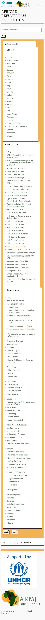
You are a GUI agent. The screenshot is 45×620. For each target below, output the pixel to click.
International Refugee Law (17, 425)
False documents (14, 370)
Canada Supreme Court (16, 174)
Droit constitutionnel (15, 384)
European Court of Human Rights (20, 210)
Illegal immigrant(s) (15, 420)
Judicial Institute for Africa (8, 612)
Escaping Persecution (16, 304)
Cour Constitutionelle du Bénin (19, 189)
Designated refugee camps (18, 455)
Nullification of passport (16, 434)
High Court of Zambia (15, 243)
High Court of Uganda (15, 240)
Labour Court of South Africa (18, 249)
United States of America (17, 126)
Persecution (13, 307)
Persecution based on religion (20, 326)
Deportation (11, 381)
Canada (10, 70)
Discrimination (13, 417)
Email (30, 611)
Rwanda (10, 104)
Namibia (10, 98)
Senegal (10, 108)
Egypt (9, 76)
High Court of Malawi (15, 228)
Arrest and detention (15, 341)
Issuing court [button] (13, 144)
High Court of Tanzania (16, 237)
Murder (10, 373)
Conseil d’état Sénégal (15, 178)
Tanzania (10, 117)
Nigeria (9, 101)
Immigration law (13, 411)
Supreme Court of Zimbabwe (18, 267)
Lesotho (10, 92)
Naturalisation (13, 394)
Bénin (9, 67)
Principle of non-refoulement (19, 444)
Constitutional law (14, 354)
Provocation (12, 376)
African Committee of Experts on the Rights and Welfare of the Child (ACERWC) (20, 163)
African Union (12, 60)
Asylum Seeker (12, 344)
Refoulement (12, 441)
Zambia (10, 130)
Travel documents (16, 467)
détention (10, 514)
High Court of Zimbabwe (16, 246)
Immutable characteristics (19, 316)
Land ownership (13, 428)
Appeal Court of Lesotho (16, 168)
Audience (10, 347)
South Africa (12, 114)
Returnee (10, 498)
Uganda (10, 120)
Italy (8, 86)
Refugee (10, 449)
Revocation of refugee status (19, 458)
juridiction (11, 520)
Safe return (13, 485)
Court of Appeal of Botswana (18, 192)
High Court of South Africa (17, 234)
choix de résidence (14, 510)
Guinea (9, 82)
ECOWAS (10, 73)
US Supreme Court (14, 271)
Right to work (14, 482)
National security (13, 431)
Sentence (10, 501)
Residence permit (13, 495)
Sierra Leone (11, 111)
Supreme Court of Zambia (17, 264)
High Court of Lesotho (15, 224)
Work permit (12, 490)
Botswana (11, 64)
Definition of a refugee (16, 452)
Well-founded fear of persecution (22, 329)
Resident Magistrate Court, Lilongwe (21, 253)
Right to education (16, 479)
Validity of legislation (15, 504)
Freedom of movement (18, 472)
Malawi (9, 95)
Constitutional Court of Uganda (19, 186)
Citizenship (12, 414)
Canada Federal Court (15, 171)
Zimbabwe (11, 133)
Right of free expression (18, 475)
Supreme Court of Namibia (17, 261)
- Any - (9, 57)
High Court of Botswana (16, 213)
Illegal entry (11, 407)
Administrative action (15, 301)
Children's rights (13, 351)
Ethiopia (10, 79)
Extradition (11, 399)
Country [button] (10, 50)
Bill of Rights (13, 357)
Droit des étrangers (14, 388)
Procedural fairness (14, 437)
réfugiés (10, 523)
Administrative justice (17, 464)
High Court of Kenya (15, 221)
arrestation (11, 507)
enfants (10, 517)
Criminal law (11, 367)
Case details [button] (12, 44)
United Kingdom (13, 123)
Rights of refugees (15, 461)
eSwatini (10, 136)
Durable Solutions (14, 391)
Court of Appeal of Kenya (17, 196)
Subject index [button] (13, 290)
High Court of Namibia (15, 231)
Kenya (9, 89)
